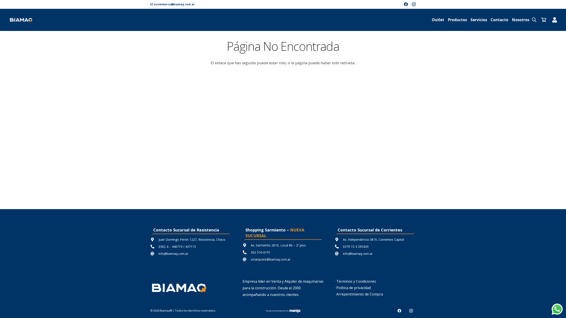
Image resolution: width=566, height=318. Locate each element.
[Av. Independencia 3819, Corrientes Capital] (339, 239)
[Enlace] (554, 19)
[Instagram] (414, 4)
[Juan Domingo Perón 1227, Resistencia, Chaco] (154, 239)
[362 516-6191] (247, 252)
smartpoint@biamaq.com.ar (271, 259)
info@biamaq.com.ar (173, 254)
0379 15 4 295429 (356, 246)
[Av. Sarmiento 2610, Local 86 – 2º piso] (247, 245)
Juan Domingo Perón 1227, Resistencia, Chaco (192, 239)
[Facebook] (406, 4)
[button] (534, 19)
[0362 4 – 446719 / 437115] (154, 246)
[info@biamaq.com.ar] (154, 254)
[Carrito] (544, 20)
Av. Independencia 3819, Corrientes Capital (373, 239)
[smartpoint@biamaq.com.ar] (247, 259)
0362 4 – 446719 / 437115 (177, 246)
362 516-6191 (260, 252)
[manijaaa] (283, 310)
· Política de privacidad (353, 287)
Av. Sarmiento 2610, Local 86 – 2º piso (278, 245)
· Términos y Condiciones (355, 281)
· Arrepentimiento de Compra (359, 294)
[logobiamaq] (21, 19)
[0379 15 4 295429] (339, 246)
